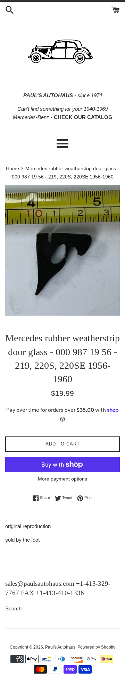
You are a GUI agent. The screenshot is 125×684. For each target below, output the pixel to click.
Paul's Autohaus (60, 647)
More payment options (62, 479)
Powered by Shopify (96, 647)
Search (13, 608)
